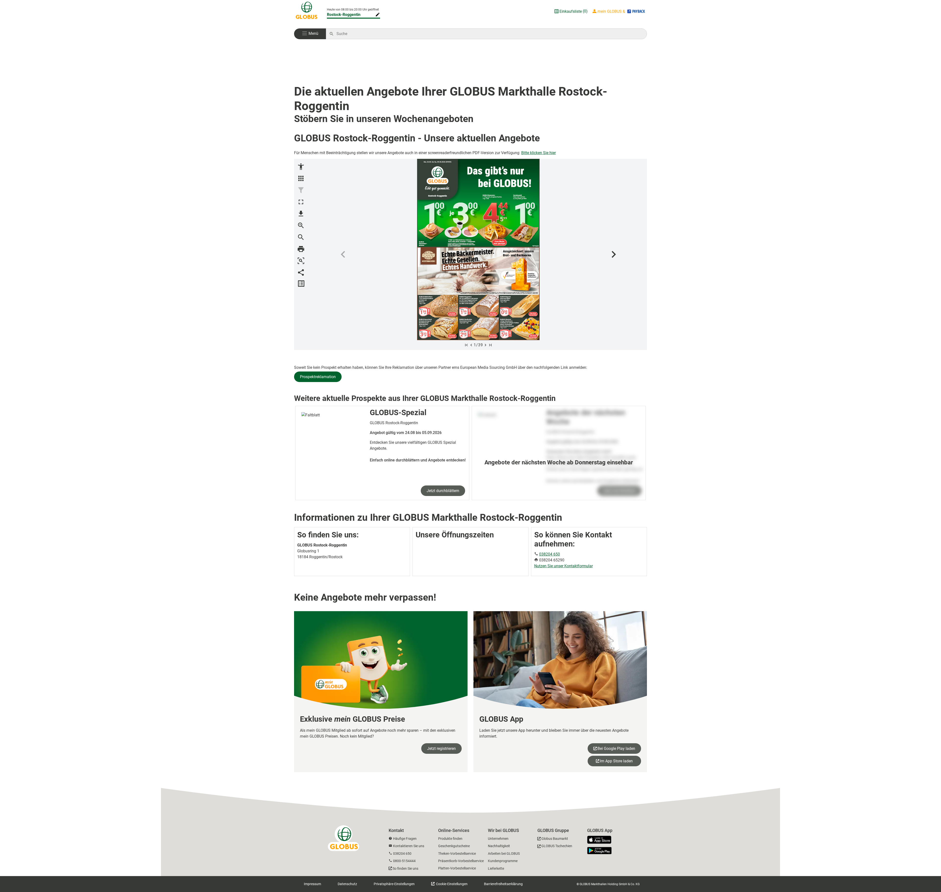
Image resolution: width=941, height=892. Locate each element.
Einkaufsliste (570, 11)
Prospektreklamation (318, 376)
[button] (310, 34)
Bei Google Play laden (616, 748)
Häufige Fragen (405, 839)
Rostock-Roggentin (343, 14)
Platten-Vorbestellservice (457, 868)
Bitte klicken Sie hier (538, 152)
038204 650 (549, 554)
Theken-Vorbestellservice (457, 853)
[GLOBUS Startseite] (306, 11)
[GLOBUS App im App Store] (601, 840)
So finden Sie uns (405, 868)
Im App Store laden (616, 761)
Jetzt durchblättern (443, 490)
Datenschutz (347, 884)
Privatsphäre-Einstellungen (394, 884)
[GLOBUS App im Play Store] (599, 850)
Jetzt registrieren (441, 748)
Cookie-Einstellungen (451, 884)
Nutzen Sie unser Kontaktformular (563, 566)
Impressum (312, 884)
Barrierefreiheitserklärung (503, 884)
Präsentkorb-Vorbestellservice (461, 861)
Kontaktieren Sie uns (408, 846)
